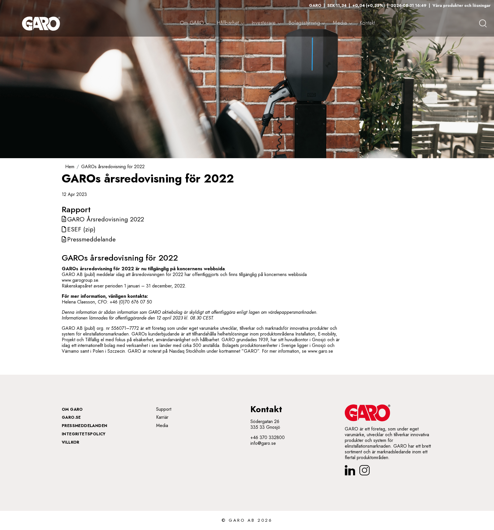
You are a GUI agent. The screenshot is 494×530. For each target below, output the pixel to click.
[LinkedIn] (350, 470)
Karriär (162, 417)
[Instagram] (364, 470)
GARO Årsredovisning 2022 (105, 219)
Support (163, 409)
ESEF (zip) (81, 229)
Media (162, 425)
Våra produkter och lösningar (462, 5)
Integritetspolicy (84, 434)
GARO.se (71, 417)
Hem (69, 166)
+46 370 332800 (267, 437)
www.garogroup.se (80, 280)
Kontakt (367, 23)
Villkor (70, 442)
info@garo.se (263, 443)
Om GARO (72, 409)
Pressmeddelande (91, 239)
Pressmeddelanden (84, 425)
